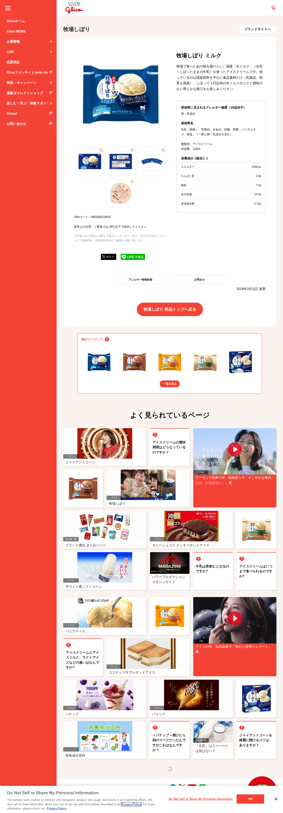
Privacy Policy (131, 804)
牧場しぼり (76, 29)
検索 (273, 8)
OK (250, 799)
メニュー (8, 8)
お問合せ (199, 279)
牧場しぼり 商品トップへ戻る (169, 309)
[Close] (276, 799)
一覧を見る (169, 383)
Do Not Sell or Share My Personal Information (201, 799)
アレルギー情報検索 (140, 279)
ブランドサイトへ (257, 29)
